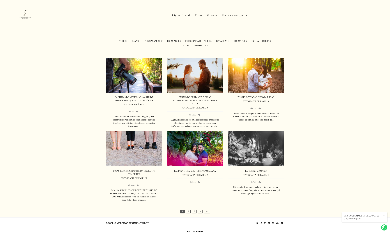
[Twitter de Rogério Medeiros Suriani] (257, 223)
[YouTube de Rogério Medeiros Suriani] (277, 223)
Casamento (222, 41)
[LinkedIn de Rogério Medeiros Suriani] (282, 223)
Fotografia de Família (198, 41)
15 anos (136, 41)
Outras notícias (261, 41)
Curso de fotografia (234, 15)
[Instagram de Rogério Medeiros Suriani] (265, 223)
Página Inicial (181, 15)
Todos (123, 41)
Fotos (198, 15)
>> (207, 211)
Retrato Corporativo (195, 45)
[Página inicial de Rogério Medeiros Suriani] (25, 15)
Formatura (240, 41)
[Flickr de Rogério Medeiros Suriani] (269, 223)
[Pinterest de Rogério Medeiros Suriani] (273, 223)
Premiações (174, 41)
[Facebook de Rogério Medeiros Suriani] (261, 223)
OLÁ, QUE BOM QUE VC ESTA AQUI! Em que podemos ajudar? (361, 217)
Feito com (195, 231)
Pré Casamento (154, 41)
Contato (212, 15)
